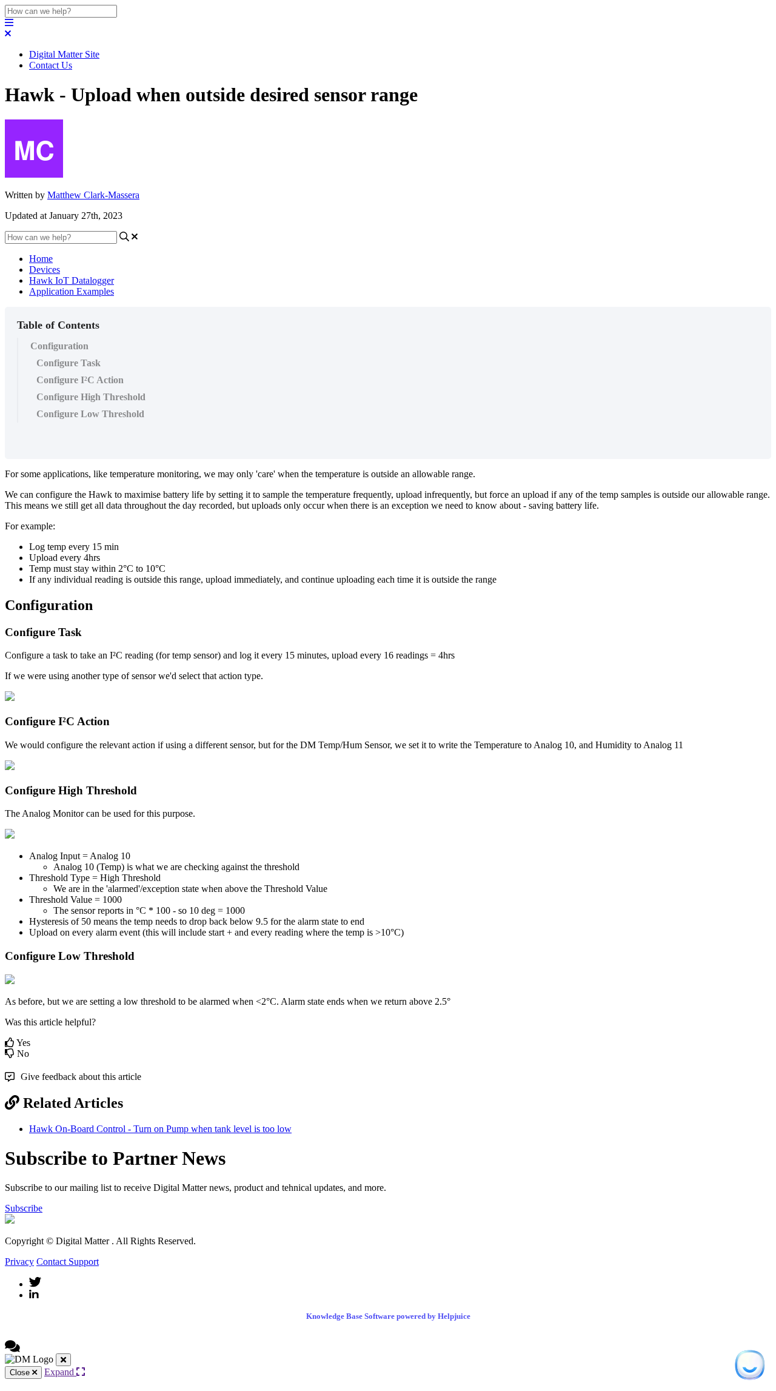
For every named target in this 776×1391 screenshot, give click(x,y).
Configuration (59, 346)
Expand (60, 1372)
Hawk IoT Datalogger (71, 280)
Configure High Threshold (91, 397)
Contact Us (50, 65)
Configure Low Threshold (90, 414)
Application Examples (71, 291)
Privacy (19, 1261)
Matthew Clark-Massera (93, 195)
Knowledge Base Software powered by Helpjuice (388, 1316)
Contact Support (67, 1261)
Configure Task (68, 363)
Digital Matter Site (64, 54)
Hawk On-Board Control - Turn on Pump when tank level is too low (160, 1129)
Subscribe (23, 1208)
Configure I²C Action (80, 380)
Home (41, 258)
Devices (44, 269)
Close (21, 1372)
